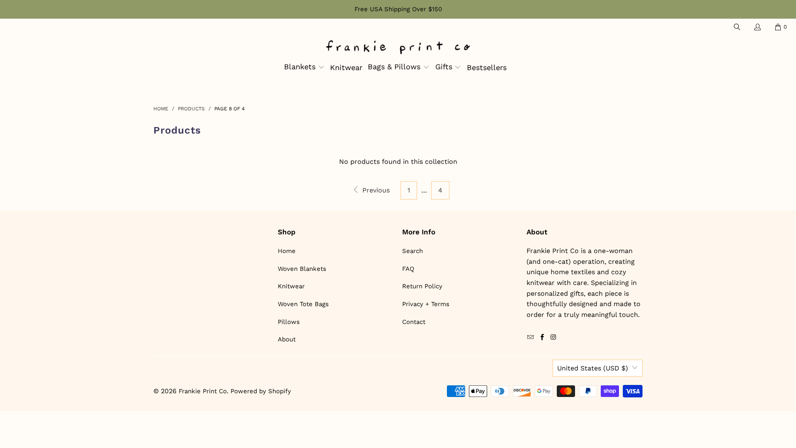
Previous (375, 190)
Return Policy (422, 286)
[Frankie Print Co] (398, 47)
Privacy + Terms (425, 304)
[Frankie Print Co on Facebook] (542, 337)
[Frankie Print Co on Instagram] (553, 337)
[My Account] (757, 27)
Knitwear (291, 286)
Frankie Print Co (203, 391)
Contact (413, 322)
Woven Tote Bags (303, 304)
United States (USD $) (592, 368)
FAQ (408, 269)
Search (412, 251)
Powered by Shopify (261, 391)
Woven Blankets (302, 269)
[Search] (736, 27)
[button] (304, 67)
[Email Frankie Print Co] (531, 337)
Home (287, 251)
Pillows (289, 322)
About (287, 339)
